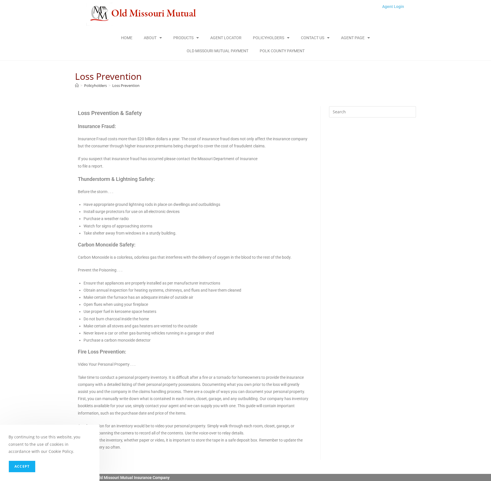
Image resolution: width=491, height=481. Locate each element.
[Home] (77, 85)
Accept (22, 466)
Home (126, 37)
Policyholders (268, 37)
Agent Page (353, 37)
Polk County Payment (282, 51)
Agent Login (393, 6)
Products (183, 37)
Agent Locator (226, 37)
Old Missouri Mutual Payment (217, 51)
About (150, 37)
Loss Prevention (126, 85)
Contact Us (312, 37)
